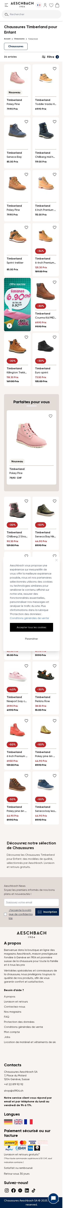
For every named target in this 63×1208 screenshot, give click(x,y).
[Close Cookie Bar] (56, 560)
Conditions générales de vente (29, 618)
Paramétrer (31, 638)
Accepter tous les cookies (31, 627)
